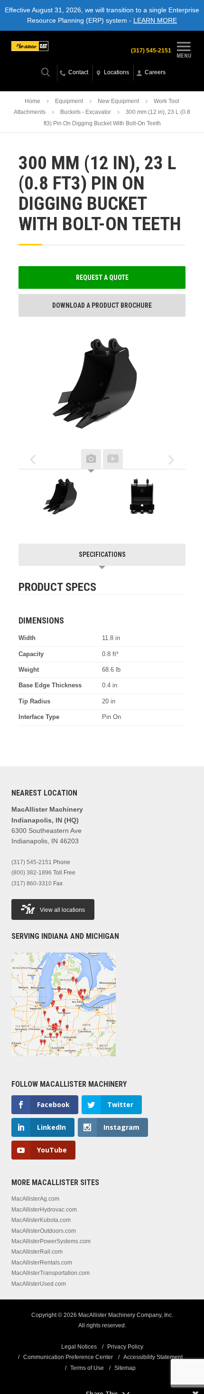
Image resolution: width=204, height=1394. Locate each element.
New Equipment (118, 101)
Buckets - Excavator (85, 112)
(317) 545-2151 (151, 50)
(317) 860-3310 (31, 883)
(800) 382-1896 (31, 872)
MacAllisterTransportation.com (50, 1273)
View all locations (62, 910)
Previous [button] (32, 459)
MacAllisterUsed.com (38, 1284)
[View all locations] (63, 1062)
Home (32, 101)
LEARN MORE (155, 20)
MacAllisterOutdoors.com (43, 1231)
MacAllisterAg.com (35, 1198)
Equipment (69, 101)
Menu (183, 55)
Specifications (102, 554)
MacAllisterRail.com (37, 1251)
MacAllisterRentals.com (41, 1262)
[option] (62, 496)
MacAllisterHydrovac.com (44, 1209)
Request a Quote (102, 277)
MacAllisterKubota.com (41, 1220)
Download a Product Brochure (102, 305)
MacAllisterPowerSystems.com (51, 1241)
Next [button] (171, 459)
